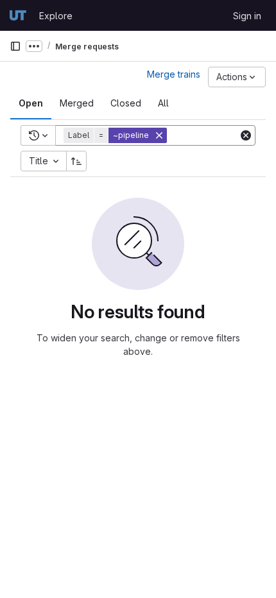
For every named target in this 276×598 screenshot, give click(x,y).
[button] (116, 135)
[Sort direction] (76, 161)
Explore (56, 15)
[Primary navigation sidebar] (15, 46)
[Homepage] (18, 15)
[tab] (30, 103)
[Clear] (246, 135)
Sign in (247, 15)
